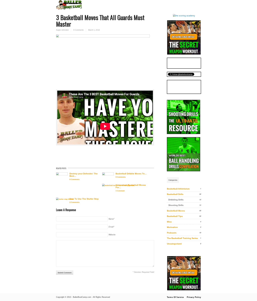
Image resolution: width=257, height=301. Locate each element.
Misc (169, 221)
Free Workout (178, 4)
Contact (141, 4)
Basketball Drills (175, 194)
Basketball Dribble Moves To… (131, 173)
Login (195, 4)
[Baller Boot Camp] (69, 9)
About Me (125, 4)
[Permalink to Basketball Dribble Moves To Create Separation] (108, 176)
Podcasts (171, 232)
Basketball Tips (175, 216)
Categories (173, 180)
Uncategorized (174, 243)
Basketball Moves (176, 210)
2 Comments (74, 202)
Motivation (172, 227)
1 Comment (120, 191)
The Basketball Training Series (182, 238)
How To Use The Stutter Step (84, 199)
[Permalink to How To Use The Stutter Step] (64, 199)
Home (111, 4)
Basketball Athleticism (178, 188)
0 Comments (78, 30)
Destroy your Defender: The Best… (83, 174)
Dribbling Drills (176, 199)
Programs (156, 4)
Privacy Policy (194, 297)
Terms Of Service (175, 297)
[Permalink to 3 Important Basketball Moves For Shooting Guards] (118, 185)
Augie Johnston (62, 30)
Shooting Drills (176, 205)
